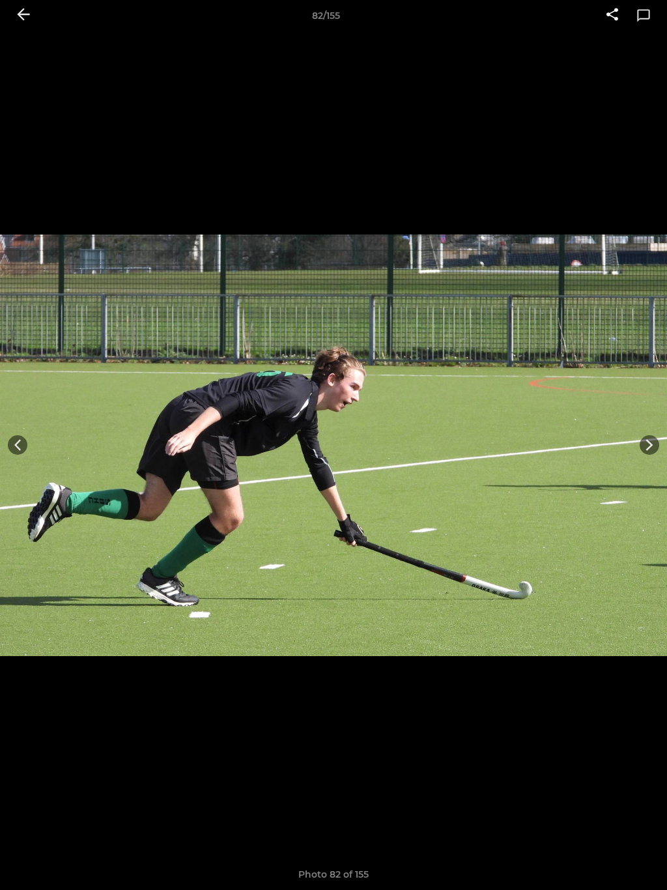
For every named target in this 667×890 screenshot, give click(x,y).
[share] (612, 16)
